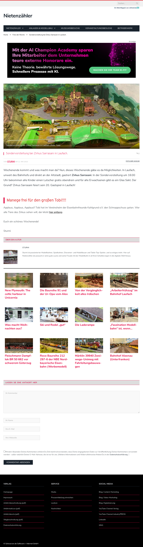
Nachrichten (56, 508)
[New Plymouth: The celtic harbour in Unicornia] (19, 280)
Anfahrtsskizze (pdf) (11, 508)
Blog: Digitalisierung (107, 503)
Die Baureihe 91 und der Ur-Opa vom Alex (54, 292)
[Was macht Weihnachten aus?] (19, 314)
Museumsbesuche (70, 28)
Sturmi (11, 161)
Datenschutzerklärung (119, 454)
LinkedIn (102, 519)
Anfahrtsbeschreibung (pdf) (14, 503)
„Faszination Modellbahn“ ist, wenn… (123, 326)
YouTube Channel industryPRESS (112, 514)
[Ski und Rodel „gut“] (54, 314)
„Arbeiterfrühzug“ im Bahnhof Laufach (123, 292)
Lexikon (54, 503)
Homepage (8, 492)
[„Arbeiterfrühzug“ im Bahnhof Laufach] (124, 280)
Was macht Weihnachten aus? (16, 326)
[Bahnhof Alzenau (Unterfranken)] (124, 345)
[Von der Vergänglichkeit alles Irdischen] (89, 280)
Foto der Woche (133, 161)
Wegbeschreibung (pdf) (13, 519)
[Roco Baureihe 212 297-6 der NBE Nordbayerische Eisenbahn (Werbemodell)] (54, 345)
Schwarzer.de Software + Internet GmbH (21, 543)
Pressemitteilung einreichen (62, 497)
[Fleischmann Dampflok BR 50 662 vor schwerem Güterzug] (19, 345)
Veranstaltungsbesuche (98, 28)
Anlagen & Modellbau (41, 28)
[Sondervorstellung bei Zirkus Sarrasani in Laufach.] (71, 116)
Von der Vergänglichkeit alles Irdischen (89, 292)
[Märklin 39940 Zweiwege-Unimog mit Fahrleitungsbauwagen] (89, 345)
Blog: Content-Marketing (109, 492)
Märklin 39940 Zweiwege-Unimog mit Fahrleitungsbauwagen (88, 361)
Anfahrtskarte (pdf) (11, 514)
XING (101, 525)
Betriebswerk (125, 28)
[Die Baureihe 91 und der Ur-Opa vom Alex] (54, 280)
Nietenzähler (17, 15)
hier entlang (55, 212)
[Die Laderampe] (89, 314)
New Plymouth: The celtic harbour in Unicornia (17, 294)
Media (53, 492)
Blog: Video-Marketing (108, 497)
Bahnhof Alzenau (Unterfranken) (121, 357)
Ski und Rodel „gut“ (52, 325)
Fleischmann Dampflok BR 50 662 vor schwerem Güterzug (18, 359)
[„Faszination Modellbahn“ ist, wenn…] (124, 314)
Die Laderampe (85, 325)
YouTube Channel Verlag (109, 508)
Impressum (7, 497)
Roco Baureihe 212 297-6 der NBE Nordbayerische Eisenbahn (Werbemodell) (54, 361)
